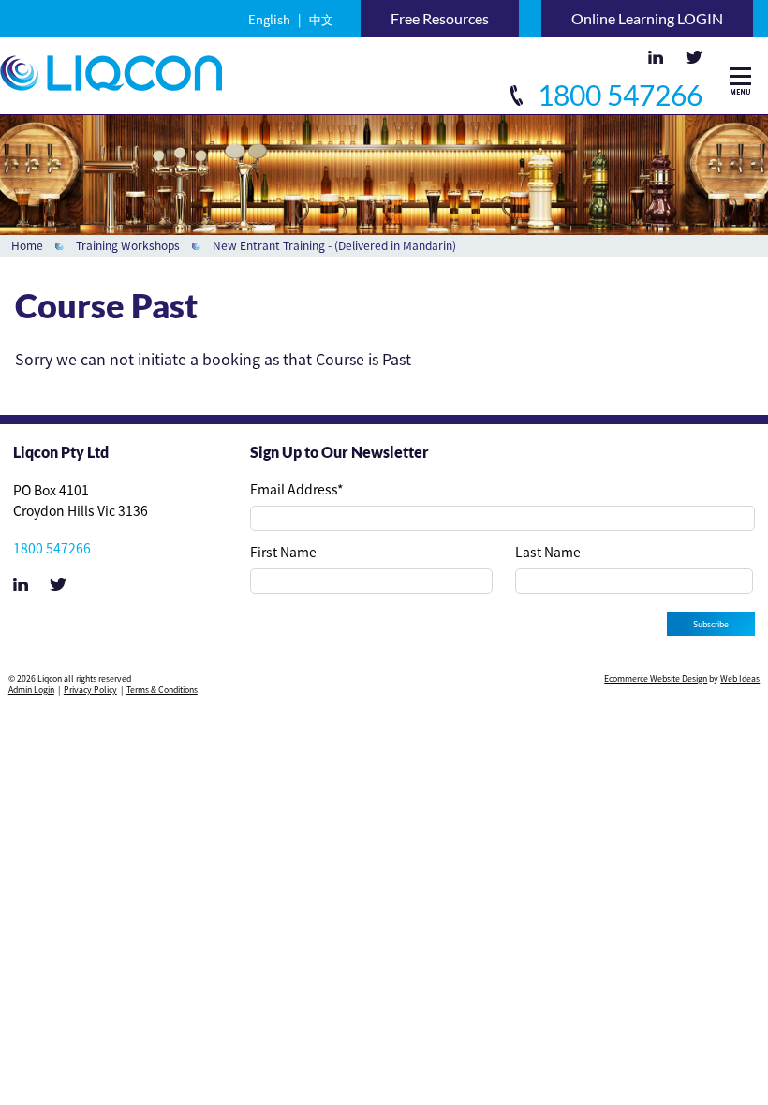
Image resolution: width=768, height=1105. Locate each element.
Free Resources (440, 18)
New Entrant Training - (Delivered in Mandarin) (334, 245)
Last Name (548, 551)
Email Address (297, 488)
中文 (321, 19)
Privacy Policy (90, 690)
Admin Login (31, 690)
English (269, 19)
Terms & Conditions (162, 690)
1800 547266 (617, 94)
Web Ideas (740, 678)
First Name (283, 551)
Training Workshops (128, 245)
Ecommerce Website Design (655, 678)
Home (27, 245)
